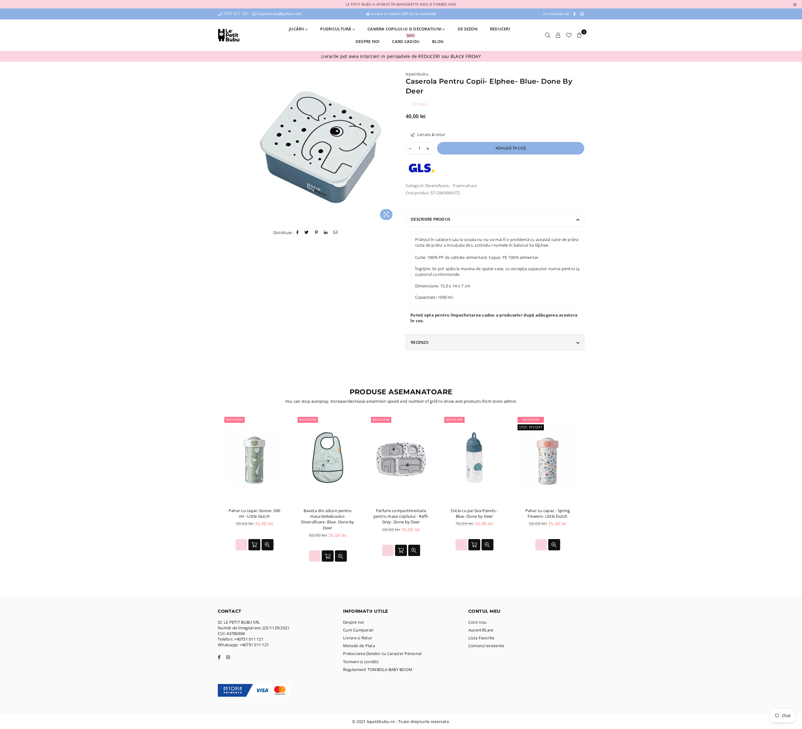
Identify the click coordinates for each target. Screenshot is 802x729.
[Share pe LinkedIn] (325, 233)
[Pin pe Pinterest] (316, 233)
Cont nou (477, 622)
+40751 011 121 (248, 639)
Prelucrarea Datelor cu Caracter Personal (382, 653)
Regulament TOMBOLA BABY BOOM (377, 669)
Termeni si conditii (360, 661)
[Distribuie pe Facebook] (297, 233)
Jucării (297, 29)
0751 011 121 (235, 13)
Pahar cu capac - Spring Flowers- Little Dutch (547, 513)
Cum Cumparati (358, 630)
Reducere (234, 419)
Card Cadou (405, 39)
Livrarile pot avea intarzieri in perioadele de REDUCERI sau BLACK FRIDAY (401, 56)
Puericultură (336, 29)
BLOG (437, 41)
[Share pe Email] (335, 233)
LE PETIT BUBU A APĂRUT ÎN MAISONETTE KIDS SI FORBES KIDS (401, 4)
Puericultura (465, 185)
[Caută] (547, 35)
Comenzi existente (486, 645)
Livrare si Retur (357, 638)
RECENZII (420, 342)
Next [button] (591, 495)
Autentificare (480, 630)
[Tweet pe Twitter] (306, 233)
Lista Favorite (481, 638)
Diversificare (437, 185)
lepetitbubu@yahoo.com (279, 13)
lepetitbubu (417, 74)
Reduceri (500, 29)
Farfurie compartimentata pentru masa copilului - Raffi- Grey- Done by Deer (401, 516)
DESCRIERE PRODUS (430, 219)
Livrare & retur (430, 134)
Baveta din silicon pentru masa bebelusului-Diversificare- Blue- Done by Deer (327, 519)
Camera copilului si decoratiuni (404, 29)
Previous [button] (210, 495)
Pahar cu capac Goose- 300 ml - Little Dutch (254, 513)
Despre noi (368, 41)
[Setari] (558, 35)
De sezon (467, 29)
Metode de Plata (359, 645)
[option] (401, 56)
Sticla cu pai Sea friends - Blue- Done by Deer (474, 513)
